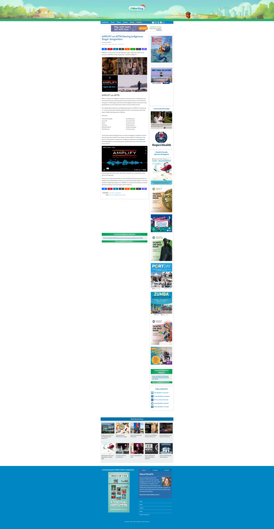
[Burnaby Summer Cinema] (161, 223)
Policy (140, 511)
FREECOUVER (138, 20)
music (112, 193)
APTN (110, 54)
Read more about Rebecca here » (149, 494)
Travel (119, 22)
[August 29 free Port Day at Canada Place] (161, 276)
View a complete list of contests (123, 241)
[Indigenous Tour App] (161, 120)
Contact (139, 22)
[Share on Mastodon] (144, 49)
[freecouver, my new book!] (119, 512)
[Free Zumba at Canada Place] (161, 304)
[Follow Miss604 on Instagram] (155, 22)
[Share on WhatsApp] (132, 49)
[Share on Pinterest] (110, 49)
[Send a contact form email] (163, 22)
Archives (166, 470)
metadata (125, 191)
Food (112, 22)
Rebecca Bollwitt (107, 42)
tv (114, 193)
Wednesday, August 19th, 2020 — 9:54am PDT (113, 44)
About (132, 22)
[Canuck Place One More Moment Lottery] (137, 28)
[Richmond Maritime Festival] (161, 49)
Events (125, 22)
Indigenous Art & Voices (120, 195)
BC (109, 193)
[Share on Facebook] (104, 49)
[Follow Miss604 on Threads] (158, 22)
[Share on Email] (121, 49)
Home (140, 501)
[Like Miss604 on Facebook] (161, 22)
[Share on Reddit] (127, 49)
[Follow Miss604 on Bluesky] (153, 22)
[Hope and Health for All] (161, 139)
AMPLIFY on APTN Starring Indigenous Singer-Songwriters (122, 38)
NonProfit (105, 22)
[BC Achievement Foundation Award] (161, 199)
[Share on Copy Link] (138, 49)
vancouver (118, 193)
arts (113, 195)
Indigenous (142, 139)
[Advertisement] (124, 216)
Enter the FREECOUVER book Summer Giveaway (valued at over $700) (123, 238)
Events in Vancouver (144, 514)
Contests (155, 470)
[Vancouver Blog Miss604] (137, 7)
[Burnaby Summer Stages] (161, 356)
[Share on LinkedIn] (115, 49)
